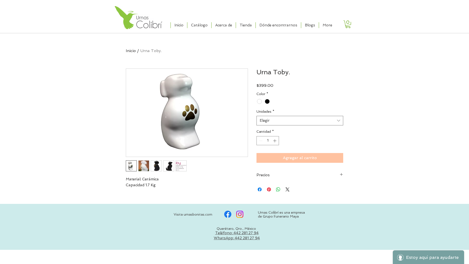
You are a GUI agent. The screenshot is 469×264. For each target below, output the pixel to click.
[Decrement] (260, 140)
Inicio (131, 50)
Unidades (265, 111)
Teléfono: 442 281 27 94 (237, 233)
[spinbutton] (267, 140)
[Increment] (275, 140)
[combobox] (299, 120)
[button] (347, 24)
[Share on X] (287, 189)
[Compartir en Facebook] (260, 189)
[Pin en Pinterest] (269, 189)
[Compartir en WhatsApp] (278, 189)
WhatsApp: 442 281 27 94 (237, 238)
